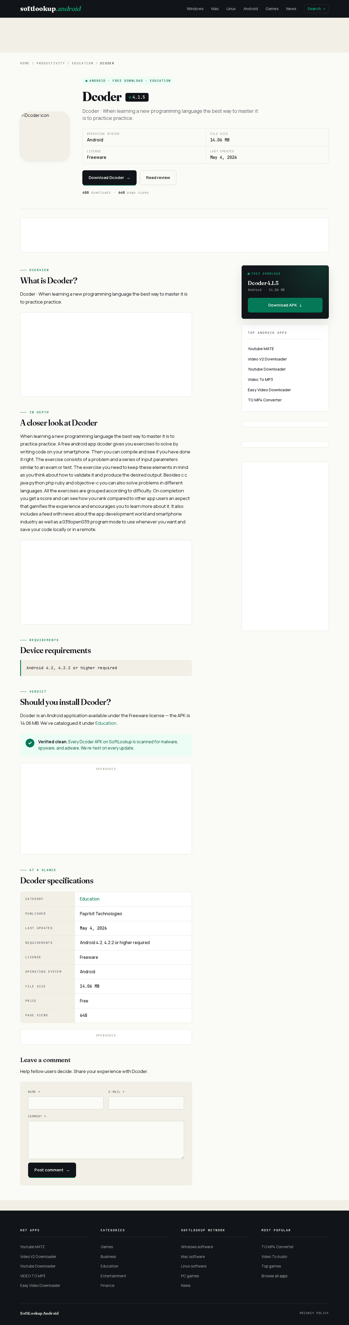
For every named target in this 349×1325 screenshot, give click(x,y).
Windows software (197, 1246)
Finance (107, 1285)
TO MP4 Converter (265, 399)
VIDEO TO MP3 (32, 1276)
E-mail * (117, 1092)
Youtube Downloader (267, 369)
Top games (271, 1266)
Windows (195, 8)
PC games (190, 1276)
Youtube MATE (261, 348)
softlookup (50, 9)
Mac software (193, 1256)
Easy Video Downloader (269, 389)
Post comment (52, 1170)
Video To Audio (274, 1256)
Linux (231, 8)
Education (83, 63)
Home (25, 63)
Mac (215, 8)
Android (250, 8)
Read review (158, 177)
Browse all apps (274, 1276)
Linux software (193, 1266)
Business (108, 1256)
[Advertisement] (174, 35)
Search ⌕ (316, 8)
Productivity (51, 63)
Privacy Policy (314, 1313)
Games (272, 8)
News (291, 8)
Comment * (37, 1116)
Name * (34, 1092)
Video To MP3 (260, 379)
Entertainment (113, 1276)
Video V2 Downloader (267, 359)
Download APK (285, 305)
